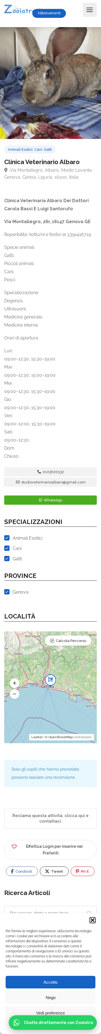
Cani (38, 149)
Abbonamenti (49, 13)
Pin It (84, 871)
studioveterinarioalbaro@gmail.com (53, 482)
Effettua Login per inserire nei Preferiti (54, 849)
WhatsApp (52, 500)
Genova (21, 592)
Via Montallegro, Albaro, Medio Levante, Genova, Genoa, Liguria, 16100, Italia (48, 173)
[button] (92, 920)
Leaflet (37, 737)
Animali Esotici (20, 149)
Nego (51, 997)
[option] (50, 83)
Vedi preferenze (50, 1013)
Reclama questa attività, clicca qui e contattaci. (50, 818)
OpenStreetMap (61, 737)
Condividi (23, 871)
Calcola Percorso (71, 641)
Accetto (50, 982)
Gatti (48, 149)
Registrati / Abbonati (77, 13)
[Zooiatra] (26, 9)
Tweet (56, 871)
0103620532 (53, 472)
